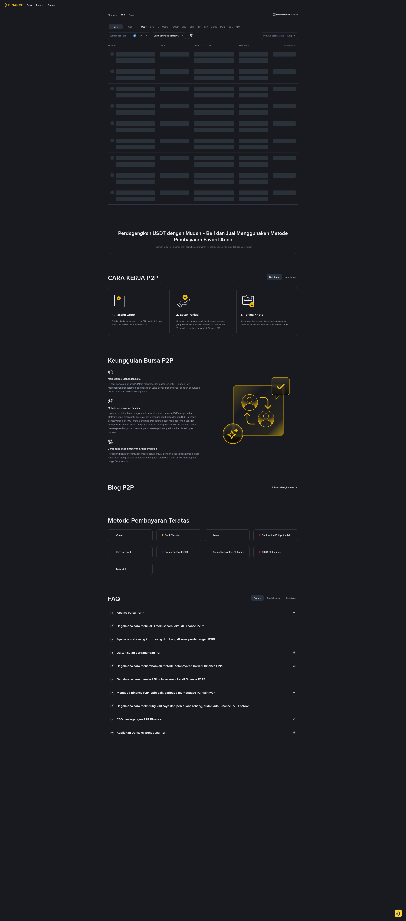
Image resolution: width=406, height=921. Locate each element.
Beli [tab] (116, 26)
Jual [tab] (130, 26)
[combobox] (140, 35)
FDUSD (175, 26)
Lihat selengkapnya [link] (283, 487)
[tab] (112, 15)
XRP (199, 26)
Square (51, 5)
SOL (231, 26)
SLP (206, 26)
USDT (144, 26)
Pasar (29, 5)
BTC (152, 26)
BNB (184, 26)
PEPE (222, 26)
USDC (165, 26)
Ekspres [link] (112, 15)
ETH (192, 26)
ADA (238, 26)
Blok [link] (131, 15)
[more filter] (191, 36)
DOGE (214, 26)
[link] (130, 535)
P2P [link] (123, 15)
